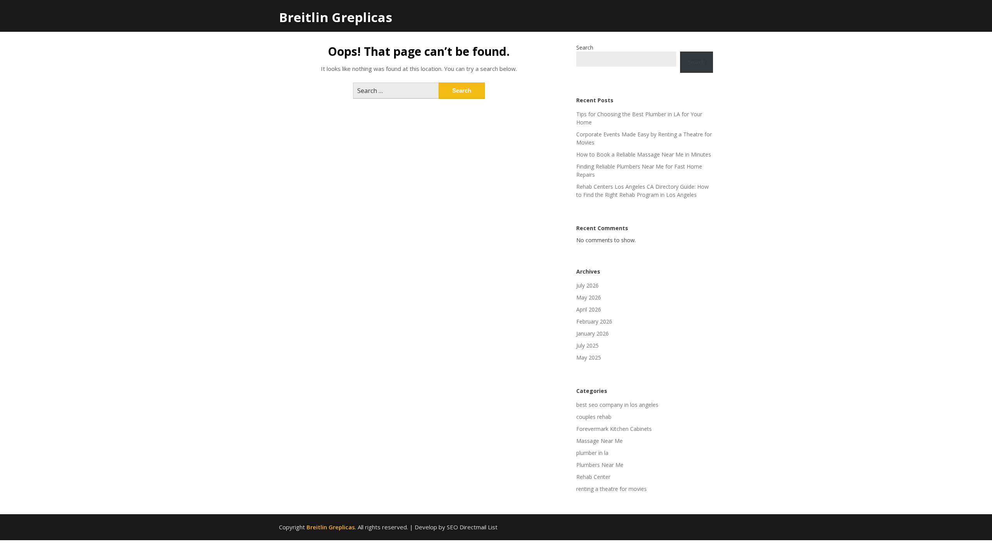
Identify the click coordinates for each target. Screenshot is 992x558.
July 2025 (587, 345)
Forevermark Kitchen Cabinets (614, 428)
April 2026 (588, 309)
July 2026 (587, 285)
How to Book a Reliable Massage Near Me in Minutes (643, 154)
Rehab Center (593, 476)
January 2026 (592, 333)
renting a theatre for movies (611, 489)
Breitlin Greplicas (335, 17)
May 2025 (588, 357)
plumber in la (592, 452)
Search (584, 47)
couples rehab (593, 416)
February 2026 (594, 321)
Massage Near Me (599, 440)
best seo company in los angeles (617, 404)
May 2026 (588, 297)
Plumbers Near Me (599, 464)
